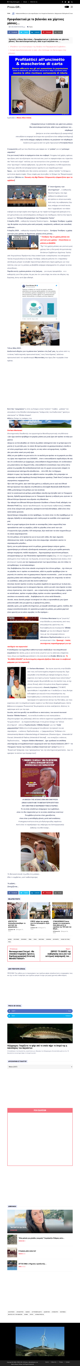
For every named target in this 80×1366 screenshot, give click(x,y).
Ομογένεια (63, 1311)
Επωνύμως (24, 939)
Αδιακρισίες (47, 1311)
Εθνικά (26, 1314)
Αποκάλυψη (55, 1311)
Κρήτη (31, 1314)
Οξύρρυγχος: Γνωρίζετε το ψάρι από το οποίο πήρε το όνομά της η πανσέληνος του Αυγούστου (37, 1046)
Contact (68, 1362)
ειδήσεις (28, 1311)
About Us (53, 1362)
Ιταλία (35, 939)
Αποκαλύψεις (20, 1311)
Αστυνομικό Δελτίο (37, 1311)
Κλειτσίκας (41, 939)
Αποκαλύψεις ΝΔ (39, 1314)
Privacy (61, 1362)
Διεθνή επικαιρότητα (52, 13)
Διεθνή (10, 939)
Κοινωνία (48, 939)
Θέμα (30, 939)
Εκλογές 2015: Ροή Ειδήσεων (15, 1314)
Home (47, 1362)
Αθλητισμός (11, 1311)
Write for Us (33, 2)
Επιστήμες (16, 939)
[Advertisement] (40, 1088)
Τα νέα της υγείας (65, 939)
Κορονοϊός (56, 939)
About (25, 2)
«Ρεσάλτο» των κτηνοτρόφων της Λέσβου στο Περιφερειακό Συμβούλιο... (38, 47)
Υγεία (31, 27)
